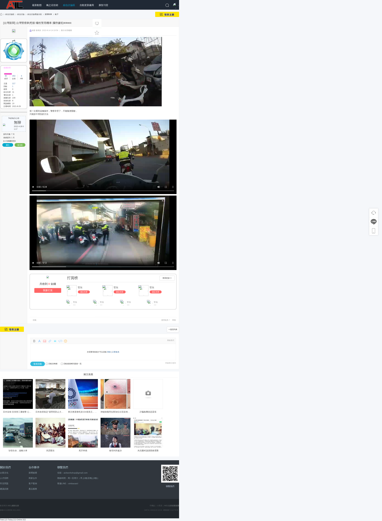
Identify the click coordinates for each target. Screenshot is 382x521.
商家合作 (33, 478)
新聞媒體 (33, 473)
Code (60, 341)
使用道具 (164, 320)
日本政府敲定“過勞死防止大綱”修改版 (53, 412)
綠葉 (33, 30)
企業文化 (4, 473)
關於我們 (5, 467)
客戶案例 (33, 483)
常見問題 (4, 483)
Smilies (65, 341)
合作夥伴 (34, 467)
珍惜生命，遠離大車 (18, 450)
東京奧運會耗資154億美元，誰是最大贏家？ (88, 412)
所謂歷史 (50, 450)
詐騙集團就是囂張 (148, 412)
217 (13, 84)
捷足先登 (83, 292)
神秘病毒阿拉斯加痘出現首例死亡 (116, 412)
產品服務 (33, 489)
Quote (55, 341)
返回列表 (173, 329)
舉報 (174, 320)
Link (50, 341)
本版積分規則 (170, 363)
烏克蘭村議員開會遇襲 (148, 450)
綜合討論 (20, 14)
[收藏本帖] (97, 32)
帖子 (56, 14)
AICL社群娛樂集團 (1, 14)
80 (6, 76)
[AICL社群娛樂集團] (15, 4)
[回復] (97, 23)
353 (13, 76)
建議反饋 (4, 489)
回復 (34, 320)
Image (44, 341)
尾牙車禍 (83, 450)
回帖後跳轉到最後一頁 (72, 364)
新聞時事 (48, 14)
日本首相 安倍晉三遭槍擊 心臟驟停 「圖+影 (23, 412)
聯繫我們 (62, 467)
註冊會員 (115, 352)
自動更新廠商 (87, 5)
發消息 (20, 145)
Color (39, 341)
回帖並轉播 (52, 364)
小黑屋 (159, 506)
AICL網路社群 (13, 506)
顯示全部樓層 (66, 30)
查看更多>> (167, 278)
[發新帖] (167, 14)
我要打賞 (48, 290)
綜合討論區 (69, 5)
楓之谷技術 (52, 5)
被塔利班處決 (115, 450)
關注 (8, 145)
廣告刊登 (103, 5)
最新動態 (37, 5)
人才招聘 (4, 478)
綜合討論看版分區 (34, 14)
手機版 (152, 506)
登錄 (109, 352)
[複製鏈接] (67, 23)
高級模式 (170, 340)
